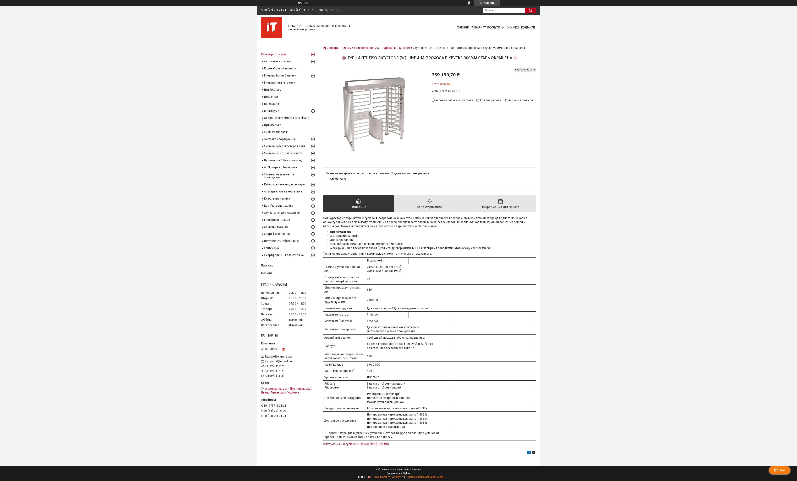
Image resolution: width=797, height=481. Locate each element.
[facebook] (529, 453)
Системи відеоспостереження (284, 146)
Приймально (272, 89)
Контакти (528, 27)
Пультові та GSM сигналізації (283, 160)
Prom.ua (416, 469)
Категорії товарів (274, 54)
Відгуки (266, 273)
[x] (533, 453)
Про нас (267, 265)
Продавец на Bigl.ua (398, 473)
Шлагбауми (271, 111)
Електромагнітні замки (279, 82)
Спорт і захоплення (277, 234)
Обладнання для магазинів (282, 213)
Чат (782, 470)
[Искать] (530, 10)
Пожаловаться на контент (388, 477)
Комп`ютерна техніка (278, 205)
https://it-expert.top (278, 356)
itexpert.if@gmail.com (279, 361)
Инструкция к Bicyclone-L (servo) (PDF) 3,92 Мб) (356, 444)
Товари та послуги (486, 27)
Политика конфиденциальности (424, 477)
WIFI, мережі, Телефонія (280, 167)
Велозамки (271, 104)
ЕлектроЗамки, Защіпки (280, 75)
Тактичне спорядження (280, 139)
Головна (463, 27)
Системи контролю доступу (360, 48)
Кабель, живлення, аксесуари (284, 184)
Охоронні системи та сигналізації (286, 118)
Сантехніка (271, 248)
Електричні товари (277, 220)
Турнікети (389, 48)
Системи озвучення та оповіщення (279, 176)
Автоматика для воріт (279, 61)
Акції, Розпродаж (276, 132)
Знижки (513, 27)
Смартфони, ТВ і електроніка (284, 255)
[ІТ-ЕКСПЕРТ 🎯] (271, 27)
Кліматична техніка (277, 198)
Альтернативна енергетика (283, 191)
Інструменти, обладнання (281, 241)
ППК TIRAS (271, 97)
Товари (334, 48)
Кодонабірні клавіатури (280, 68)
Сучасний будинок (276, 227)
